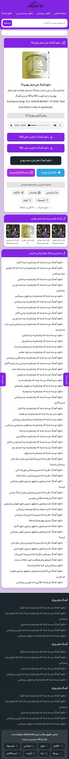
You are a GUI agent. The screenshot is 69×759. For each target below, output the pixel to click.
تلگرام (17, 193)
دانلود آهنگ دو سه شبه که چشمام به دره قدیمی (39, 436)
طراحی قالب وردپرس (37, 739)
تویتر (25, 200)
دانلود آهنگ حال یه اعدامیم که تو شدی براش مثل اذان (37, 543)
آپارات (29, 753)
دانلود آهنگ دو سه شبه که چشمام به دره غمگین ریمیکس (35, 358)
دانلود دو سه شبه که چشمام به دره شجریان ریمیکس (37, 419)
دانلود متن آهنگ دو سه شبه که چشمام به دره (41, 380)
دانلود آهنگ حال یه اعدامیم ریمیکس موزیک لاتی (39, 470)
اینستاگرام (12, 753)
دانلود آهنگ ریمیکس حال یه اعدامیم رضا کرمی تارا (39, 554)
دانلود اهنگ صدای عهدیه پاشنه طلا (46, 521)
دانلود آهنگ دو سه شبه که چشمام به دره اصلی (40, 279)
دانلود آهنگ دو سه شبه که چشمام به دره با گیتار (40, 262)
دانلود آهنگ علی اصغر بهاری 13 (46, 43)
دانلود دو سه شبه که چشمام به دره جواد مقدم (41, 352)
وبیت (24, 739)
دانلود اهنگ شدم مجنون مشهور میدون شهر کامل (38, 526)
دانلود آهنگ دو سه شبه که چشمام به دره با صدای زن (37, 319)
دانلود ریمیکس (43, 13)
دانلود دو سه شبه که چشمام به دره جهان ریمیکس (39, 296)
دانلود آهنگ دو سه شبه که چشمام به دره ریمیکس (38, 302)
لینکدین (50, 193)
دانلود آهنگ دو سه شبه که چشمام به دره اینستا (40, 307)
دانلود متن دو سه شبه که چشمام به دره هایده (41, 414)
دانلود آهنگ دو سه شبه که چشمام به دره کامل (40, 408)
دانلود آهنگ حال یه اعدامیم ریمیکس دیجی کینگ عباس (36, 492)
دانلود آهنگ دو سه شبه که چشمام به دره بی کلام (39, 313)
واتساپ (33, 193)
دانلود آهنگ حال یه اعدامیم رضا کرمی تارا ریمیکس (39, 515)
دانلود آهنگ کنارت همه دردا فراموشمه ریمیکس (39, 509)
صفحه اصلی (60, 13)
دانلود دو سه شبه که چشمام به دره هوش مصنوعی (38, 386)
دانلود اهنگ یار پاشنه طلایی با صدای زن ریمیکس (39, 582)
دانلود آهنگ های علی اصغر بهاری (36, 160)
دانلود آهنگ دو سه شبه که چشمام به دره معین (40, 375)
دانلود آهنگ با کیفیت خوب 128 (34, 148)
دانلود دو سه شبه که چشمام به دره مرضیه (42, 391)
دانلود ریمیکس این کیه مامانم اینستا (45, 565)
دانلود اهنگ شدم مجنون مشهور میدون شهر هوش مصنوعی (33, 504)
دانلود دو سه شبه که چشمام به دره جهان (43, 453)
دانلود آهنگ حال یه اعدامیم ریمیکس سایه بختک (39, 476)
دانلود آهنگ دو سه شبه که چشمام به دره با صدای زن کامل (35, 442)
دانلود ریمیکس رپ (24, 13)
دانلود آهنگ (43, 208)
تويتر (42, 746)
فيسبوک (10, 746)
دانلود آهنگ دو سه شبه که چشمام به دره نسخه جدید (37, 369)
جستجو (7, 23)
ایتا (42, 753)
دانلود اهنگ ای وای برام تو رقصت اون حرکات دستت (38, 560)
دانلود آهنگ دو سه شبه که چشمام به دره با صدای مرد (37, 448)
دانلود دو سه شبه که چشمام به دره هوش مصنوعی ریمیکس (34, 425)
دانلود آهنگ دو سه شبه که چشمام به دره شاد (41, 431)
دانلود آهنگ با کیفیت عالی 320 (34, 137)
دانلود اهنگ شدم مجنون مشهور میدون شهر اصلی (38, 549)
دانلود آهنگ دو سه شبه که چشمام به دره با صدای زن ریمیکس (36, 630)
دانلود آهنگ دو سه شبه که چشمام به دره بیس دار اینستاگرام (33, 363)
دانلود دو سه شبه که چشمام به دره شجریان (42, 341)
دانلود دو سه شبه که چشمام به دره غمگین (42, 335)
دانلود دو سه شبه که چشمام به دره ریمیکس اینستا (38, 347)
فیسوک (41, 200)
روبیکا (55, 753)
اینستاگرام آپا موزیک (19, 172)
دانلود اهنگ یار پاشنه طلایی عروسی (46, 498)
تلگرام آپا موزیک (48, 172)
